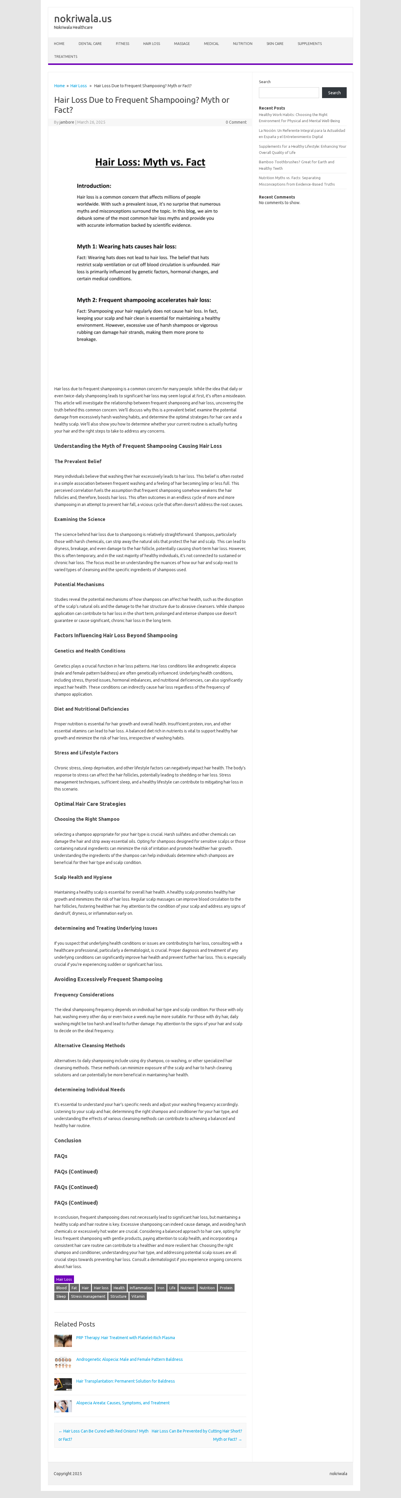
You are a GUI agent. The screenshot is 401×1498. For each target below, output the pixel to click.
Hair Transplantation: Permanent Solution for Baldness (125, 1381)
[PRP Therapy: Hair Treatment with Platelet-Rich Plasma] (63, 1349)
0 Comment (236, 122)
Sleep (61, 1296)
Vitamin (138, 1296)
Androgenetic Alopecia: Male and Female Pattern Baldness (129, 1359)
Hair (85, 1288)
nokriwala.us (83, 18)
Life (172, 1288)
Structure (118, 1296)
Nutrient (188, 1288)
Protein (226, 1288)
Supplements (310, 44)
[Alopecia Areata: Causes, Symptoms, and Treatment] (63, 1415)
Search (265, 82)
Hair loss (101, 1288)
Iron (161, 1288)
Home (59, 44)
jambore (67, 122)
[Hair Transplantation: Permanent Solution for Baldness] (63, 1393)
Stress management (88, 1296)
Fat (74, 1288)
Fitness (122, 44)
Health (119, 1288)
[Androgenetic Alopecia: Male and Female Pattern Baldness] (63, 1371)
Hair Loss (151, 44)
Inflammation (141, 1288)
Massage (182, 44)
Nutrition (242, 44)
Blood (61, 1288)
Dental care (90, 44)
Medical (211, 44)
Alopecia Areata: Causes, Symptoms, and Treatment (123, 1403)
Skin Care (275, 44)
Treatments (65, 56)
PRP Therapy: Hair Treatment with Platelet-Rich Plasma (125, 1337)
